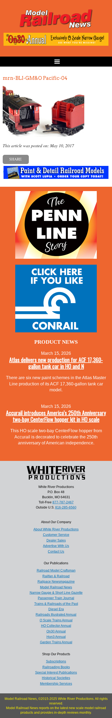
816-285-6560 (65, 507)
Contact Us (56, 551)
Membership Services (56, 684)
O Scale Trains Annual (56, 620)
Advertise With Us (56, 546)
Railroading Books (56, 667)
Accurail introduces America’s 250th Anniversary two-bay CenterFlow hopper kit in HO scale (56, 416)
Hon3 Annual (56, 637)
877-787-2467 (63, 502)
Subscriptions (56, 661)
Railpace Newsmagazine (56, 581)
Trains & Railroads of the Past (56, 604)
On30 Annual (56, 631)
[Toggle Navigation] (56, 62)
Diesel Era (56, 609)
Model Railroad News (56, 587)
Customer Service (56, 535)
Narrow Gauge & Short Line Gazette (56, 593)
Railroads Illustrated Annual (56, 615)
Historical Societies (56, 678)
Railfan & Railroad (56, 576)
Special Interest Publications (56, 672)
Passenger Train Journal (56, 598)
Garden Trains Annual (56, 642)
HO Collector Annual (56, 626)
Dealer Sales (56, 540)
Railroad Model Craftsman (56, 570)
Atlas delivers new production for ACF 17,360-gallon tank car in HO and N (56, 363)
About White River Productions (56, 529)
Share (15, 159)
